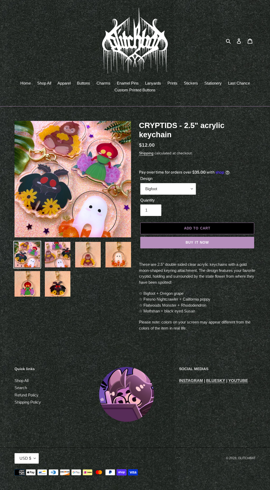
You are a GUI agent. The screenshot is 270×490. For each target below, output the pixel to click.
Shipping (146, 153)
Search (21, 387)
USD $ (25, 458)
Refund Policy (26, 395)
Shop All (21, 380)
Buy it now (197, 242)
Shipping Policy (28, 402)
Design (146, 178)
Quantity (147, 200)
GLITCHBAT (246, 458)
